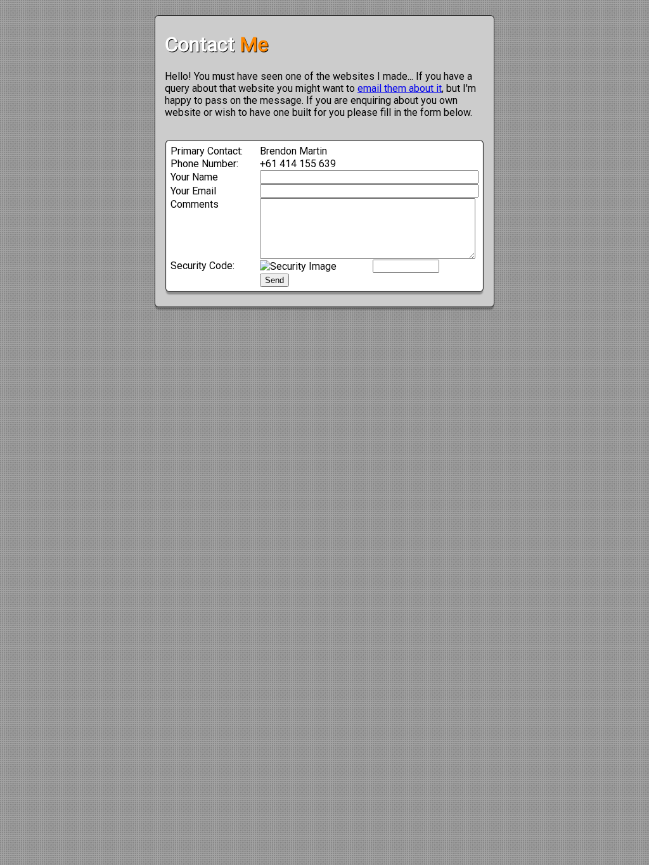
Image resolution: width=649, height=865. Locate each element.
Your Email (193, 191)
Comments (194, 204)
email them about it (399, 88)
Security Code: (202, 266)
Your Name (194, 177)
